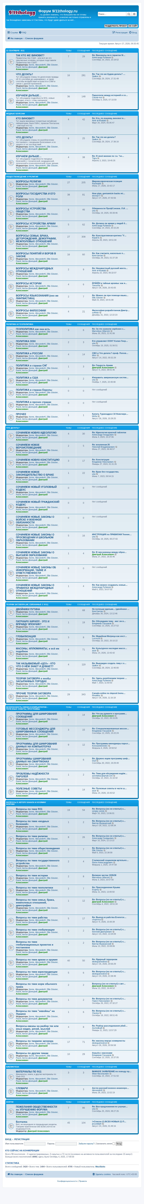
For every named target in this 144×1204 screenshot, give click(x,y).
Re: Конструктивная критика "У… (109, 235)
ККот (94, 355)
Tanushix (96, 285)
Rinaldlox (96, 695)
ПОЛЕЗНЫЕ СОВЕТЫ (29, 788)
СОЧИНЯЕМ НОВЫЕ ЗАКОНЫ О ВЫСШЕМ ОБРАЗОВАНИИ (35, 554)
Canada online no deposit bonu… (108, 693)
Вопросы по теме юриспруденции (36, 971)
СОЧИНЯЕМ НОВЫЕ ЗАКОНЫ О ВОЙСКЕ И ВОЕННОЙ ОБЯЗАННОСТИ (35, 519)
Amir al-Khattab (99, 120)
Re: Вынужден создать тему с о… (109, 663)
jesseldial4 (96, 1124)
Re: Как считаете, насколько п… (108, 253)
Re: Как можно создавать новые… (110, 585)
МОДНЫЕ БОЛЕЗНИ (15, 114)
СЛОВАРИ (22, 1088)
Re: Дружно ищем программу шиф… (111, 758)
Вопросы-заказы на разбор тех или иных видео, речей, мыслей (37, 1027)
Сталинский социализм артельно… (110, 860)
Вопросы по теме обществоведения (38, 848)
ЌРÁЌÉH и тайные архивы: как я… (109, 283)
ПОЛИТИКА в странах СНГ (31, 365)
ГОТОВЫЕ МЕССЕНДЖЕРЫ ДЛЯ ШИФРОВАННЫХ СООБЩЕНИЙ (35, 730)
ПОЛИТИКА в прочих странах (33, 402)
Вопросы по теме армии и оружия (37, 959)
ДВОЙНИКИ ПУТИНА (28, 609)
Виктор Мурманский (101, 823)
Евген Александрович (102, 862)
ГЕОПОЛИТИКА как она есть (33, 329)
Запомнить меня (104, 1143)
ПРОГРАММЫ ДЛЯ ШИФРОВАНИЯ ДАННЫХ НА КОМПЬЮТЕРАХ (36, 745)
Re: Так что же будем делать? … (108, 74)
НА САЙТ (133, 26)
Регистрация (21, 1139)
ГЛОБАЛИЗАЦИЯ (26, 636)
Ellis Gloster (52, 65)
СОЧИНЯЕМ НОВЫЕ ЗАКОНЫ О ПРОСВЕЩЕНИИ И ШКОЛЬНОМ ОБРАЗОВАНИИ (35, 537)
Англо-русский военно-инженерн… (110, 1088)
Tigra (94, 158)
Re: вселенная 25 (101, 444)
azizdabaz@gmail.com (102, 776)
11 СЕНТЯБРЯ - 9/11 (15, 51)
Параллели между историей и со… (110, 95)
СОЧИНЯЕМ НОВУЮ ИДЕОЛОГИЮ (36, 432)
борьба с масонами (102, 1053)
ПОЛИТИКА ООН (25, 341)
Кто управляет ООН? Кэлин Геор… (110, 341)
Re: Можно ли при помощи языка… (110, 295)
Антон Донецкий (29, 67)
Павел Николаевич (101, 1001)
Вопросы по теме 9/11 (29, 809)
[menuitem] (22, 32)
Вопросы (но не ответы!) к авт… (109, 984)
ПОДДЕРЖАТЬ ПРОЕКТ (116, 26)
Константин (97, 255)
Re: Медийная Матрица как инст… (109, 636)
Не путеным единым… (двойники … (110, 609)
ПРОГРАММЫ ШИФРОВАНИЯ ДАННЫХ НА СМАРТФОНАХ (33, 760)
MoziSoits (100, 1166)
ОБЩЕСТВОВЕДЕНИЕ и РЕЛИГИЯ (22, 177)
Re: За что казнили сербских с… (108, 329)
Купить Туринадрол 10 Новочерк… (110, 414)
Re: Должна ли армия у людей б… (109, 223)
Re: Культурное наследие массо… (109, 648)
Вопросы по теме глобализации (35, 929)
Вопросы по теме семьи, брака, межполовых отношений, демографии (35, 902)
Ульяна (95, 1013)
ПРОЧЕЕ (21, 414)
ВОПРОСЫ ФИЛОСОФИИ (31, 310)
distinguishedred (99, 961)
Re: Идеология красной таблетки (109, 432)
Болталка (21, 1121)
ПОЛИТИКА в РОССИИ (29, 353)
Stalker (95, 76)
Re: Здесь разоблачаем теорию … (109, 678)
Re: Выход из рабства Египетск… (109, 917)
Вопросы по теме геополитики (34, 887)
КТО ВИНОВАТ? (25, 118)
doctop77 (96, 196)
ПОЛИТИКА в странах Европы (34, 389)
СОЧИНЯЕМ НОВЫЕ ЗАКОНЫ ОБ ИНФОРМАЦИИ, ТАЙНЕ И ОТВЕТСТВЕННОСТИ (36, 570)
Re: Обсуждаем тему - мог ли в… (109, 621)
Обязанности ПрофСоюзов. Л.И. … (110, 208)
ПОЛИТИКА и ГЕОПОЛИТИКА (19, 324)
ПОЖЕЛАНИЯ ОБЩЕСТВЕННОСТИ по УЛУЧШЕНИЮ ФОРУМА (36, 1108)
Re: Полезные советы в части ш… (109, 788)
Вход (8, 1139)
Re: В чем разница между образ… (109, 552)
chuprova (96, 919)
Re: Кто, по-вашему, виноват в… (108, 118)
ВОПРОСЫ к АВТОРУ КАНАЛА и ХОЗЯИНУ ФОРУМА (26, 803)
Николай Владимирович (103, 447)
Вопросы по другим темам (32, 1053)
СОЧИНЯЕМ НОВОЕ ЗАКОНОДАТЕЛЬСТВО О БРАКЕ (35, 473)
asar (94, 650)
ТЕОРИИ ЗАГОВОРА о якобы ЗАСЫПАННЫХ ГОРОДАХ (33, 680)
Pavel (18, 67)
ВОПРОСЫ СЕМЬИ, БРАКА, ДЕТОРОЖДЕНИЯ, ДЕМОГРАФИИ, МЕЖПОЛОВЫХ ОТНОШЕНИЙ (36, 238)
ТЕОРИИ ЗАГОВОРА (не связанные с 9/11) (27, 604)
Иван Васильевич (100, 1074)
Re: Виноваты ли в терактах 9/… (108, 55)
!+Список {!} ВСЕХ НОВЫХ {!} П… (109, 1121)
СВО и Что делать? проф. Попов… (110, 353)
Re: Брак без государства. (105, 472)
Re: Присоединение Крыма (106, 887)
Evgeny (95, 889)
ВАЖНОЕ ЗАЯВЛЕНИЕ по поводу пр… (111, 1071)
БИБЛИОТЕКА (12, 1067)
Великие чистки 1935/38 (104, 875)
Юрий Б (95, 238)
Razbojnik (96, 183)
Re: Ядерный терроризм (104, 959)
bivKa (94, 416)
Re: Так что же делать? (104, 137)
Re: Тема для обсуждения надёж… (109, 773)
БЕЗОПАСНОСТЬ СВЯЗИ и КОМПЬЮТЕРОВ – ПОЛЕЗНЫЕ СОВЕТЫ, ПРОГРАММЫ (27, 708)
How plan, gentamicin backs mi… (108, 193)
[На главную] (22, 12)
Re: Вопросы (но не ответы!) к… (109, 809)
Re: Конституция (100, 459)
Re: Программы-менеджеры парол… (111, 743)
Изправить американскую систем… (110, 377)
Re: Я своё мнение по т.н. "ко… (108, 156)
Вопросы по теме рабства (31, 917)
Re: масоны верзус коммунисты (108, 1041)
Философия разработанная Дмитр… (111, 310)
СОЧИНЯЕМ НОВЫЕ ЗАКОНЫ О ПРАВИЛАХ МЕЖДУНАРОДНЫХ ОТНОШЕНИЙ (35, 588)
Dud (94, 761)
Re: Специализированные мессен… (110, 728)
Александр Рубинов (101, 57)
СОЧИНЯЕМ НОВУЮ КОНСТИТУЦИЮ (37, 459)
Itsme (31, 65)
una (93, 210)
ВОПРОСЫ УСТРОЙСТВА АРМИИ (36, 223)
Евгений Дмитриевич (102, 932)
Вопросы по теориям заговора (34, 1041)
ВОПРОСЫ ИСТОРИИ (28, 283)
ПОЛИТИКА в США (27, 377)
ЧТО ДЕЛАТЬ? (24, 74)
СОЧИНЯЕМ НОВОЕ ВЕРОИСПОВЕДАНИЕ (29, 446)
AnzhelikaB (97, 1028)
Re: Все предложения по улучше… (110, 1106)
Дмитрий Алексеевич (103, 367)
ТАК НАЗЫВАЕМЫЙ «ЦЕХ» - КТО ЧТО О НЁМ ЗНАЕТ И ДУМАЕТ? (35, 665)
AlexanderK (40, 65)
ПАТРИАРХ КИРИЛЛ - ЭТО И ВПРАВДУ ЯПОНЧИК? (32, 623)
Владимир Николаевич (103, 462)
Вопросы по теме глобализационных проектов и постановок (34, 944)
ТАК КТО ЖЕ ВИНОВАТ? (30, 55)
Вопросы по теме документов (34, 999)
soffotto (95, 312)
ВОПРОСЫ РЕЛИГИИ (28, 181)
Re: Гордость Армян (102, 365)
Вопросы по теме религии (32, 836)
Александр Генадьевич (103, 435)
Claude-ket (97, 97)
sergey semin (98, 811)
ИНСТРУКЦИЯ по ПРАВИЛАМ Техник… (112, 534)
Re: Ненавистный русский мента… (110, 268)
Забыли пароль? (86, 1143)
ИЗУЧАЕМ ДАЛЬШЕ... (28, 95)
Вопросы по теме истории (32, 875)
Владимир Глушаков (101, 623)
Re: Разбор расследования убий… (110, 1026)
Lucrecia (96, 638)
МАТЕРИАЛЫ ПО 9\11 (28, 1071)
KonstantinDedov (100, 746)
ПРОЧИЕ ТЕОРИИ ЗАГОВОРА (33, 693)
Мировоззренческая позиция (107, 181)
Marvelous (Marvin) (101, 331)
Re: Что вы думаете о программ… (109, 713)
